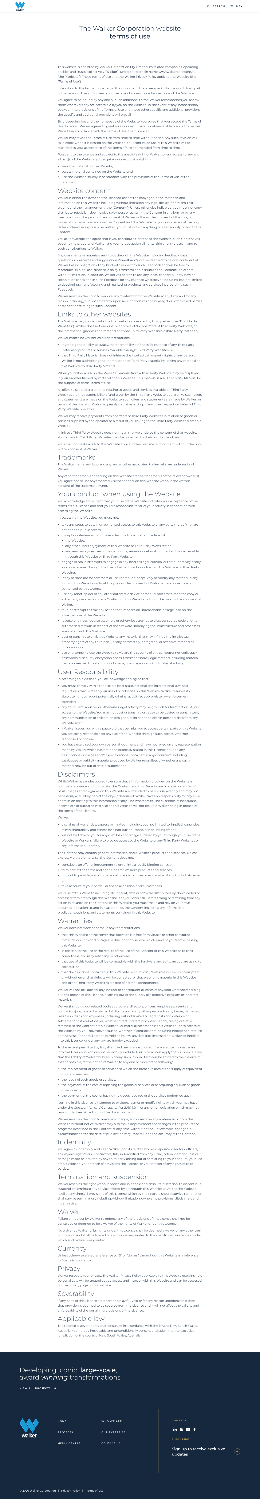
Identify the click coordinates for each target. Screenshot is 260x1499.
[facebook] (194, 1429)
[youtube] (188, 1429)
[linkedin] (175, 1429)
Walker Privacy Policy (140, 76)
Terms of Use (94, 1490)
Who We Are (111, 1421)
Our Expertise (113, 1432)
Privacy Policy (70, 1490)
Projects (65, 1432)
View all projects (35, 1388)
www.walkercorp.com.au (177, 72)
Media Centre (69, 1443)
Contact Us (111, 1443)
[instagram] (181, 1429)
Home (62, 1421)
